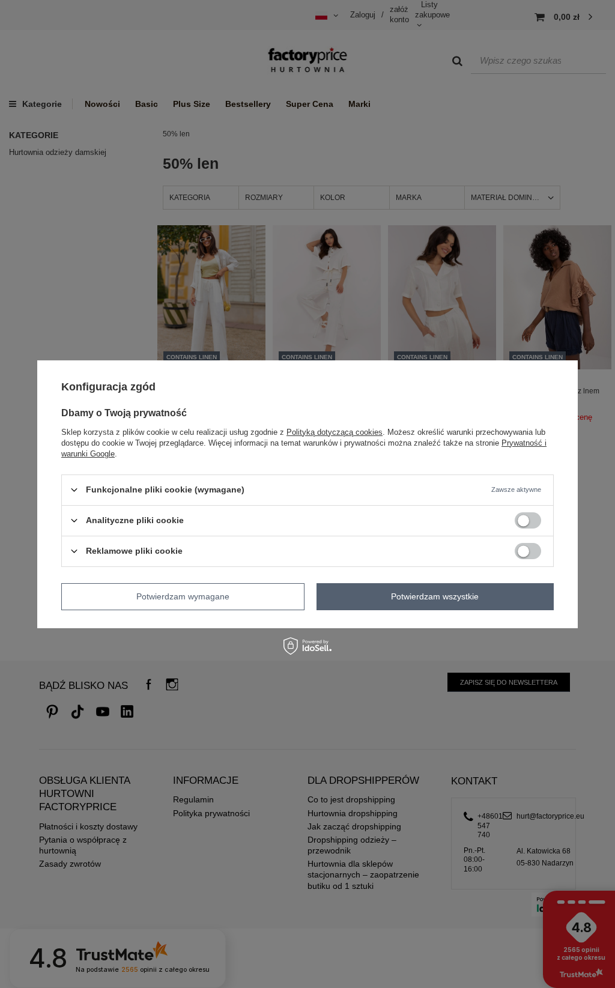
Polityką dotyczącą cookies (334, 431)
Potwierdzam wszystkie (435, 596)
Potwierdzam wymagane (182, 596)
